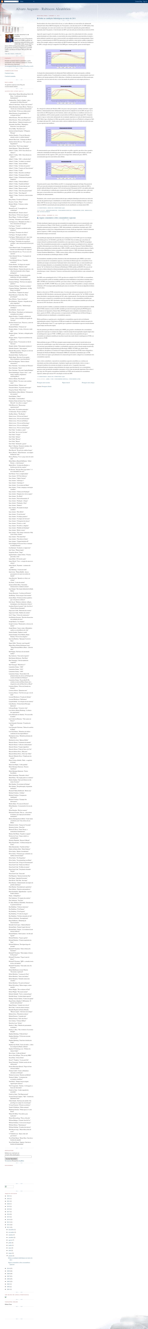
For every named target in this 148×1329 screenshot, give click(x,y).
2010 (8, 1268)
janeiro (11, 1256)
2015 (8, 1217)
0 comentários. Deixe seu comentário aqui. (51, 208)
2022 (8, 1198)
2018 (8, 1209)
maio (10, 1248)
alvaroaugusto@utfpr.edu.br (12, 66)
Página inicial (66, 382)
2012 (8, 1225)
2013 (8, 1222)
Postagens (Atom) (46, 386)
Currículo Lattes (9, 73)
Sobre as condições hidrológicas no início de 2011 (57, 18)
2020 (8, 1204)
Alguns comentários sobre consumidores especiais (57, 218)
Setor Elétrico (45, 211)
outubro (11, 1235)
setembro (11, 1237)
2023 (8, 1196)
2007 (8, 1276)
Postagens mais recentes (43, 382)
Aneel (48, 379)
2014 (8, 1219)
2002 (8, 1287)
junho (10, 1245)
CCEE (52, 379)
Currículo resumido (10, 76)
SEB (38, 211)
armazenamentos (51, 210)
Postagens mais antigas (88, 382)
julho (10, 1243)
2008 (8, 1273)
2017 (8, 1211)
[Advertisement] (11, 1312)
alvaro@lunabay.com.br (26, 66)
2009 (8, 1271)
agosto (10, 1240)
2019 (8, 1206)
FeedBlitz (21, 1161)
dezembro (11, 1229)
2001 (8, 1289)
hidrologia (88, 210)
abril (10, 1250)
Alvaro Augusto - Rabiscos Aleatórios (43, 8)
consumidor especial (65, 210)
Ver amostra (8, 1161)
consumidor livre (78, 210)
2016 (8, 1214)
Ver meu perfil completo (13, 53)
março (10, 1253)
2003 (8, 1284)
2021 (8, 1201)
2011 (8, 1227)
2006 (8, 1279)
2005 (8, 1281)
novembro (11, 1232)
